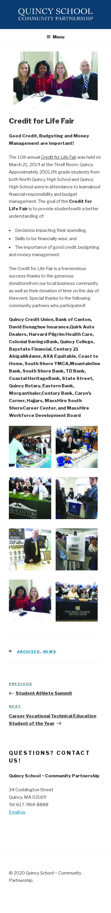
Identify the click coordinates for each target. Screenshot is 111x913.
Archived (29, 651)
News (50, 651)
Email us (17, 812)
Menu (59, 36)
